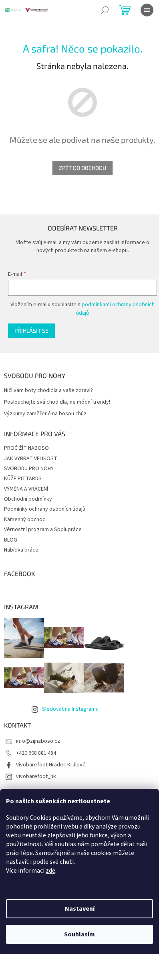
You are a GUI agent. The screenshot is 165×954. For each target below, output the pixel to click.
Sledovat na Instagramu (70, 709)
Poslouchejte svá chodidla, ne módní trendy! (57, 402)
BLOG (10, 540)
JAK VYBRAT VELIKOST (30, 459)
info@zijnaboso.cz (38, 741)
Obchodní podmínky (28, 499)
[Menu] (147, 10)
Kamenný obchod (25, 519)
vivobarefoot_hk (36, 776)
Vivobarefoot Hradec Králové (51, 765)
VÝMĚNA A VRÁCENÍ (26, 489)
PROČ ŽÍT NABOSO (26, 448)
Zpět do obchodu (82, 167)
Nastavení (80, 908)
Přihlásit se (31, 330)
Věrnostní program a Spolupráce (43, 530)
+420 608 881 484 (36, 753)
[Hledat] (105, 10)
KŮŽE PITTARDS (23, 479)
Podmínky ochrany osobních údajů (44, 509)
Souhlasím (79, 934)
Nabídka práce (21, 550)
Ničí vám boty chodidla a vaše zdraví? (48, 390)
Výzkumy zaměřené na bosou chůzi (46, 414)
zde (50, 870)
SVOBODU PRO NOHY (29, 469)
